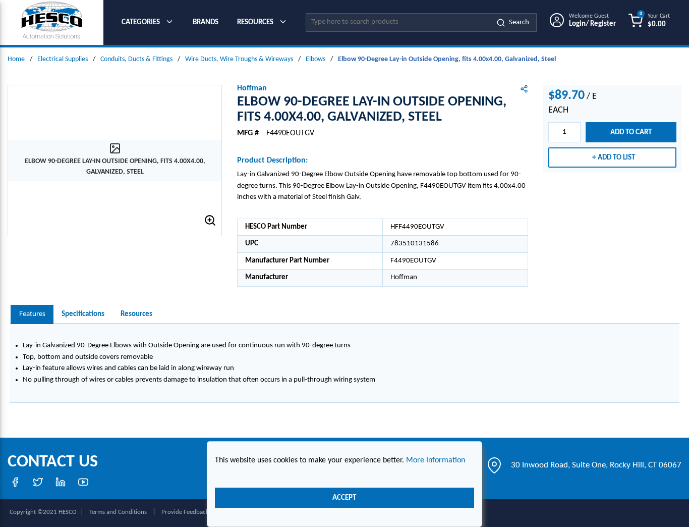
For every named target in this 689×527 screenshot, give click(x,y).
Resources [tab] (136, 314)
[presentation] (32, 315)
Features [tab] (32, 314)
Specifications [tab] (83, 314)
